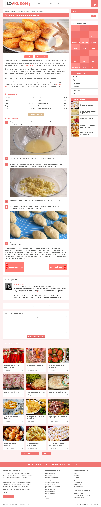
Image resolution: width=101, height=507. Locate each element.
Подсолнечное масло (44, 108)
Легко (40, 51)
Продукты (76, 90)
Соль (39, 100)
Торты (47, 498)
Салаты (47, 495)
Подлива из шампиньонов (36, 392)
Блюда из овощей (50, 473)
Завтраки (21, 11)
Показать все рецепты (30, 453)
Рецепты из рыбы (50, 491)
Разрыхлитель (9, 106)
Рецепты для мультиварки (52, 486)
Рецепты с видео (50, 493)
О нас (77, 504)
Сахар (7, 100)
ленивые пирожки (31, 65)
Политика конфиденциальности (89, 504)
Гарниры (76, 473)
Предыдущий (16, 267)
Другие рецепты (78, 486)
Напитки (76, 480)
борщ (38, 292)
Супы (46, 496)
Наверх (46, 453)
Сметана (8, 108)
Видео (75, 76)
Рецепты (14, 11)
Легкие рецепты (78, 493)
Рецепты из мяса (50, 489)
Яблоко (7, 97)
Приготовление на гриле (52, 482)
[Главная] (17, 3)
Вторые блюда (32, 370)
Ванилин (7, 103)
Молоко (40, 106)
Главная (7, 11)
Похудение (76, 87)
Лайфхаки (76, 83)
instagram (10, 496)
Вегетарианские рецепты (52, 477)
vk (7, 496)
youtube (13, 496)
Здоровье (76, 80)
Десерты (28, 56)
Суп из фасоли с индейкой (58, 417)
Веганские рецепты (50, 475)
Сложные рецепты (79, 497)
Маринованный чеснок (12, 392)
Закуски (8, 370)
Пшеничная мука (43, 103)
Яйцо (39, 97)
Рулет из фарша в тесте (35, 365)
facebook (4, 496)
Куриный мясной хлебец (57, 392)
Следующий (56, 267)
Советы (75, 93)
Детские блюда (41, 56)
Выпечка (47, 479)
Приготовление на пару (51, 484)
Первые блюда (55, 421)
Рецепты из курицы (50, 488)
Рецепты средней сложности (82, 495)
